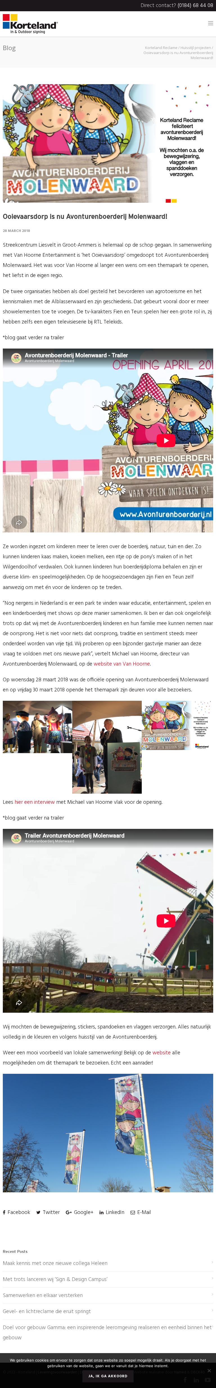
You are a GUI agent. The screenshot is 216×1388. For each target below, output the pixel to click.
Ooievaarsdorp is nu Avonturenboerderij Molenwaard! (85, 216)
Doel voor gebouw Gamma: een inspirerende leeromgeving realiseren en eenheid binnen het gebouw (107, 1333)
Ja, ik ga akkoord (108, 1376)
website (161, 1053)
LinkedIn (114, 1212)
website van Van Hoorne (122, 664)
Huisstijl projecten (196, 47)
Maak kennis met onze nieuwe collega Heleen (55, 1263)
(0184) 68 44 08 (195, 5)
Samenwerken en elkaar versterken (43, 1295)
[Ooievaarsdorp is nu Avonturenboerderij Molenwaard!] (108, 143)
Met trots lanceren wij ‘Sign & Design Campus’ (55, 1279)
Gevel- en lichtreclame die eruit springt (47, 1311)
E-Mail (143, 1212)
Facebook (18, 1212)
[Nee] (209, 1370)
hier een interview (35, 802)
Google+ (83, 1212)
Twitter (50, 1212)
